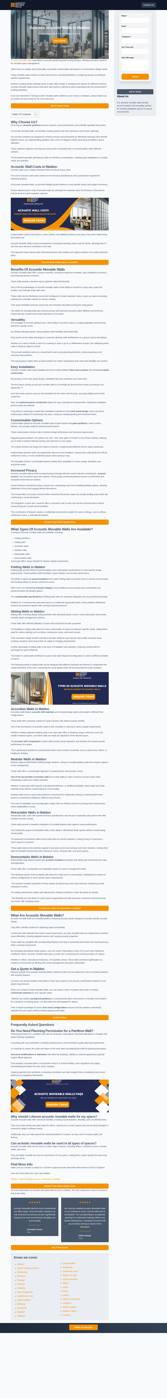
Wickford (21, 1284)
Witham (14, 1179)
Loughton (67, 1303)
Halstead (21, 1316)
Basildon (21, 1312)
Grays (65, 1287)
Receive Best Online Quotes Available (60, 262)
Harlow (66, 1295)
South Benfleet (23, 1300)
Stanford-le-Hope (70, 1271)
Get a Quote (59, 41)
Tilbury (66, 1283)
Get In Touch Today (60, 106)
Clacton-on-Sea (69, 1275)
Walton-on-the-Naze (71, 1299)
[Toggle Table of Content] (34, 114)
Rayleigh (21, 1280)
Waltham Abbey (70, 1311)
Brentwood (67, 1267)
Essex (65, 1291)
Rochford (21, 1276)
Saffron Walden (69, 1307)
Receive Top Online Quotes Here (59, 522)
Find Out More (60, 1017)
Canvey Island (69, 1263)
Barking (56, 1179)
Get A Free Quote (60, 1247)
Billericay (21, 1304)
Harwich (66, 1315)
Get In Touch (135, 92)
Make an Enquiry (83, 1327)
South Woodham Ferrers (30, 1179)
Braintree (21, 1288)
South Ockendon (70, 1279)
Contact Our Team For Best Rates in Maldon (60, 908)
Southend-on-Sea (25, 1296)
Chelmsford (47, 1179)
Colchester (22, 1308)
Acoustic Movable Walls (21, 60)
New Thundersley (25, 1292)
